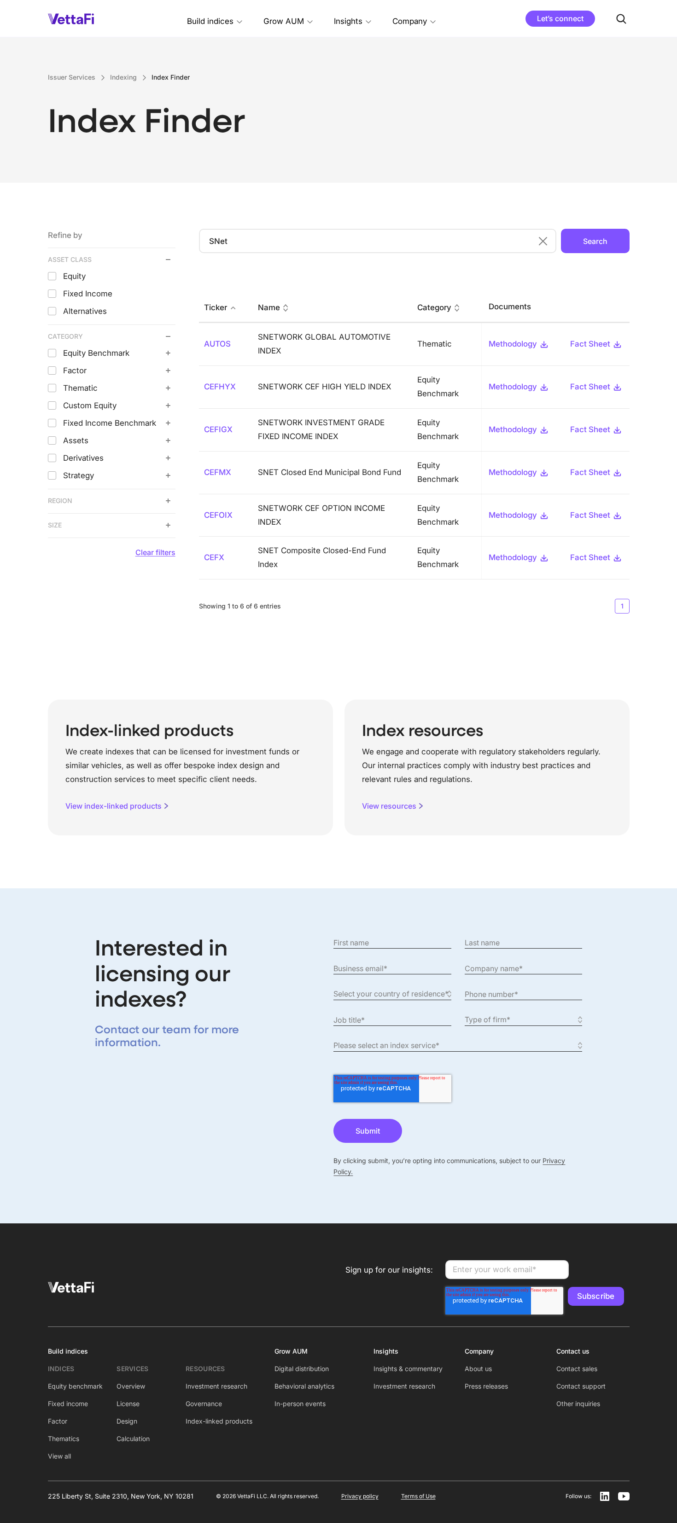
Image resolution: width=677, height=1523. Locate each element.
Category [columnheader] (434, 307)
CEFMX (217, 472)
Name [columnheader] (269, 307)
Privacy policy (360, 1496)
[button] (215, 18)
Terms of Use (418, 1496)
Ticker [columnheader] (215, 307)
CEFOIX (218, 515)
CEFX (214, 557)
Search (595, 241)
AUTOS (217, 343)
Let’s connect (560, 18)
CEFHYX (220, 386)
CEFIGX (218, 429)
